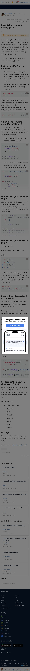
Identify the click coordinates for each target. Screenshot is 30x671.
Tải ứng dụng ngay (15, 325)
